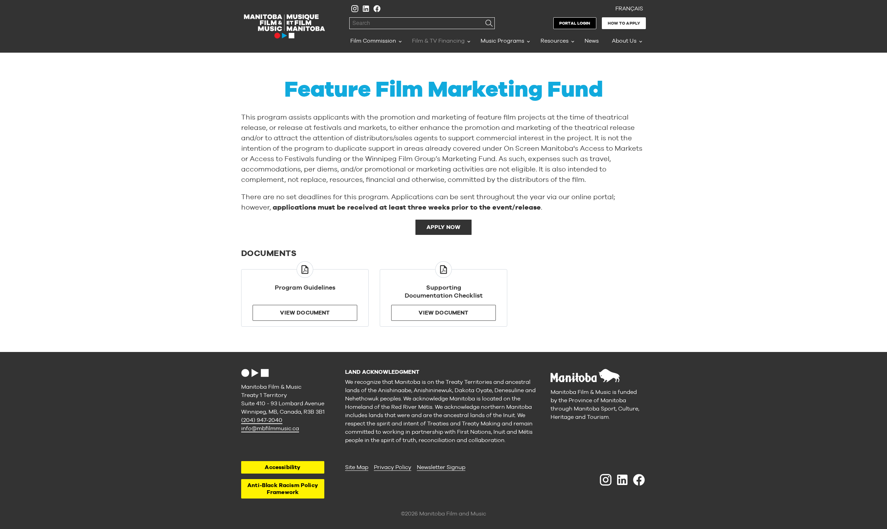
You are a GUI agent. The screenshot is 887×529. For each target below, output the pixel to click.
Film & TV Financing (438, 40)
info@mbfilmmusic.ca (270, 428)
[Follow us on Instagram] (355, 9)
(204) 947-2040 (261, 420)
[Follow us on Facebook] (377, 9)
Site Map (356, 467)
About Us (624, 40)
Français (629, 8)
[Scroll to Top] (255, 373)
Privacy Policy (392, 467)
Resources (555, 40)
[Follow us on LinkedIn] (366, 9)
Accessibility (282, 467)
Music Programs (502, 40)
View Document (305, 312)
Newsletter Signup (441, 467)
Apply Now (443, 227)
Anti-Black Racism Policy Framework (282, 488)
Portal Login (574, 23)
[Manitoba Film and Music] (284, 26)
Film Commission (373, 40)
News (592, 40)
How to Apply (624, 23)
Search (488, 23)
